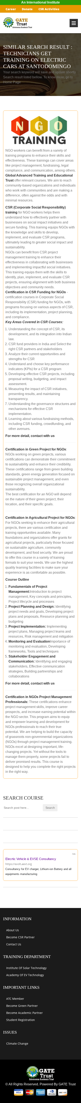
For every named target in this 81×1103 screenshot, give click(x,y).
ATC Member (15, 999)
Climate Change (17, 1043)
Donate (27, 9)
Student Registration (20, 1020)
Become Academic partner (24, 1013)
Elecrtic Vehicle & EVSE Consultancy (30, 859)
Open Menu (74, 23)
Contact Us (13, 944)
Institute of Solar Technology (26, 968)
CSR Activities (48, 9)
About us (12, 930)
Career (11, 9)
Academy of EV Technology (25, 975)
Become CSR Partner (20, 937)
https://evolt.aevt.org (18, 864)
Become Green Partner (22, 1006)
